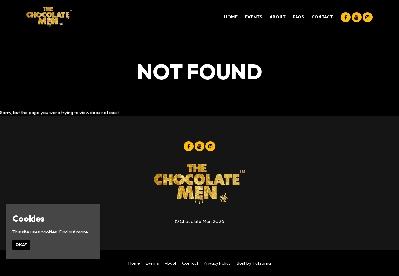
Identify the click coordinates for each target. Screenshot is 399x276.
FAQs (298, 17)
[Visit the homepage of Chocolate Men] (49, 17)
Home (231, 17)
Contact (322, 17)
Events (253, 17)
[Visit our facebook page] (346, 17)
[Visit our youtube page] (357, 17)
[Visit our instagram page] (368, 17)
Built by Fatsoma (253, 263)
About (278, 17)
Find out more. (74, 232)
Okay (21, 245)
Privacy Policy (217, 263)
